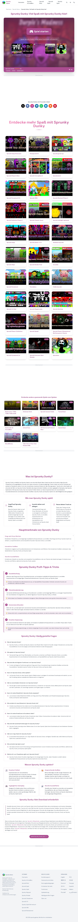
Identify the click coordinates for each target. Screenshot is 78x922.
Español (71, 886)
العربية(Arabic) (73, 892)
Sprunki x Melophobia (33, 821)
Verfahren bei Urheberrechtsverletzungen (9, 893)
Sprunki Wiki (25, 907)
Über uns (43, 898)
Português (64, 889)
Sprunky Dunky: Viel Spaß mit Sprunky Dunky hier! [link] (33, 9)
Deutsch (63, 883)
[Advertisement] (39, 86)
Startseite (21, 2)
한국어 (63, 886)
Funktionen (44, 889)
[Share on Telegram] (46, 106)
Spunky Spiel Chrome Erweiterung (7, 889)
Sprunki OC (25, 901)
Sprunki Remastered (27, 910)
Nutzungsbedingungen (47, 883)
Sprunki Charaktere (27, 898)
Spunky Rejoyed (26, 892)
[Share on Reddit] (50, 106)
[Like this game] (69, 69)
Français (71, 883)
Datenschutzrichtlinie (47, 880)
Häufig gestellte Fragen (47, 895)
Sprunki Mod (41, 2)
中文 (70, 877)
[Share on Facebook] (27, 106)
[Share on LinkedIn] (37, 106)
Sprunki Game (16, 9)
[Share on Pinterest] (55, 106)
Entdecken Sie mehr (46, 886)
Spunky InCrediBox (30, 2)
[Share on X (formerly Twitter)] (23, 106)
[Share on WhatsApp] (41, 106)
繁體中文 (63, 880)
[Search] (66, 2)
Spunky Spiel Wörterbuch (29, 904)
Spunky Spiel (59, 2)
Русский (63, 892)
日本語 (71, 880)
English (63, 877)
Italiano (71, 889)
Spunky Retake (26, 895)
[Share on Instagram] (32, 106)
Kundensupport (45, 877)
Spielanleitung (45, 892)
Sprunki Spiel (50, 2)
